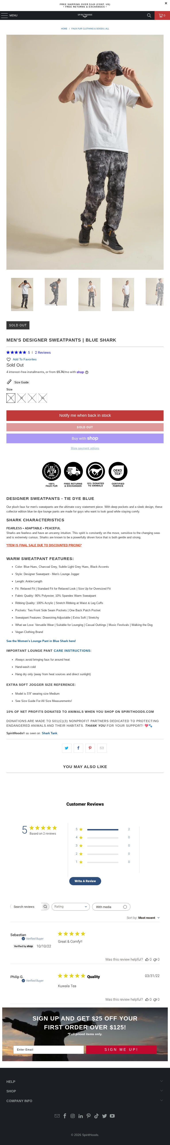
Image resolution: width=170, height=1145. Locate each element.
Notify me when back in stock (85, 415)
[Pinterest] (88, 1116)
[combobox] (71, 907)
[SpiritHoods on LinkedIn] (80, 1116)
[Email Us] (57, 1116)
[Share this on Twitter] (66, 748)
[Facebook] (65, 1116)
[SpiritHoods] (85, 15)
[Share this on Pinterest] (90, 748)
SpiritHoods (90, 1135)
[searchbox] (26, 907)
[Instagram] (73, 1116)
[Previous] (9, 153)
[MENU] (2, 15)
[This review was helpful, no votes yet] (147, 959)
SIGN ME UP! (121, 1049)
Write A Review (85, 881)
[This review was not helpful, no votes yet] (154, 959)
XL (43, 398)
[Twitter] (104, 1116)
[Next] (160, 153)
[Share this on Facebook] (78, 748)
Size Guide (21, 382)
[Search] (149, 15)
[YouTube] (112, 1116)
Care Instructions (72, 650)
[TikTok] (96, 1116)
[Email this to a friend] (102, 748)
